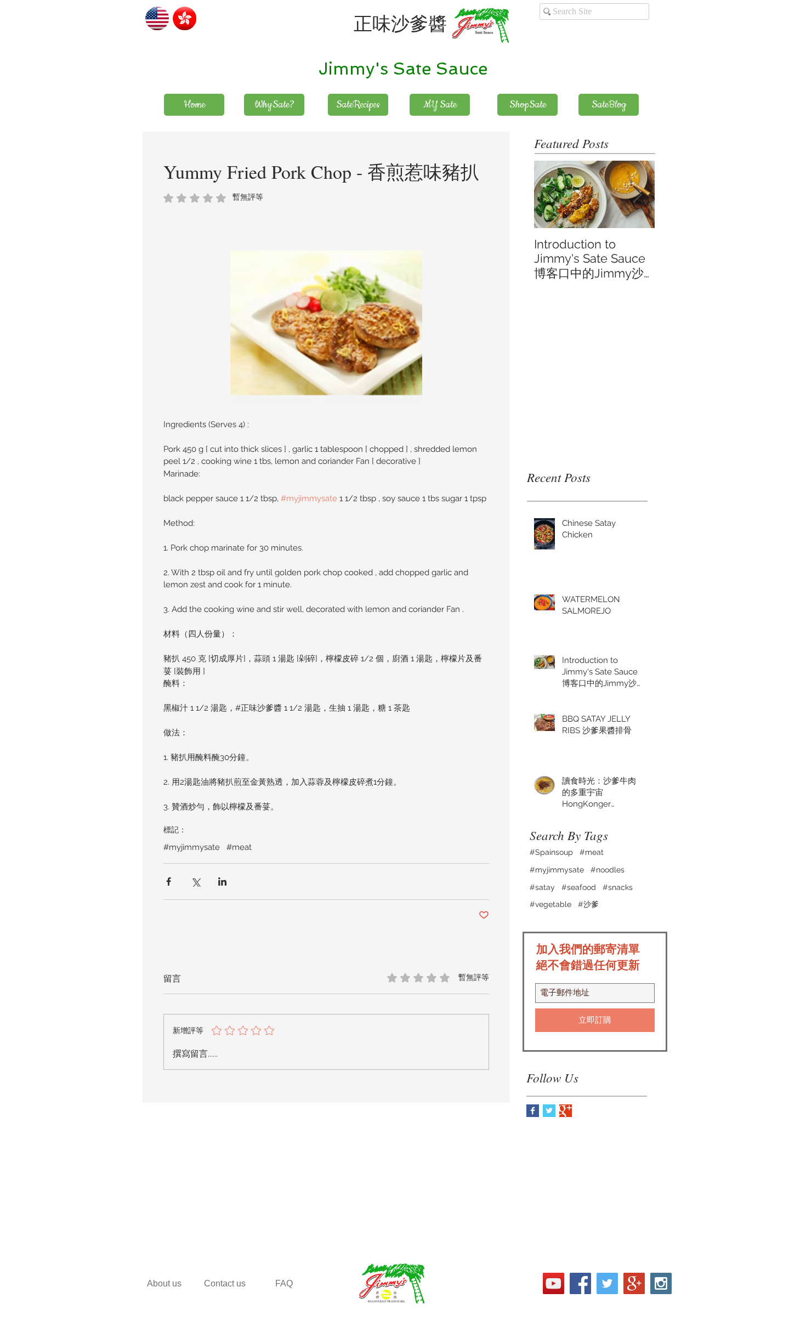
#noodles (608, 869)
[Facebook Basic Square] (532, 1110)
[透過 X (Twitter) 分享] (195, 881)
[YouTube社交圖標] (553, 1283)
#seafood (578, 887)
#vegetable (550, 904)
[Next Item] (637, 194)
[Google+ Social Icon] (634, 1283)
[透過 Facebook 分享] (168, 881)
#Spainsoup (551, 852)
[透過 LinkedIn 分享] (222, 881)
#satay (542, 887)
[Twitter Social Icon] (607, 1283)
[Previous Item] (552, 194)
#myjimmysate (191, 847)
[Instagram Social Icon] (661, 1283)
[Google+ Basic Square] (565, 1110)
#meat (239, 847)
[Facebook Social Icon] (580, 1283)
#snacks (618, 887)
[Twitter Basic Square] (549, 1110)
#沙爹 (588, 904)
